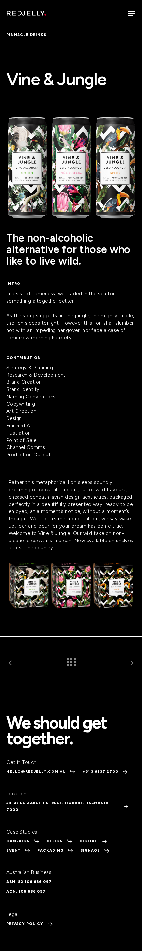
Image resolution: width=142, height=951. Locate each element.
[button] (131, 13)
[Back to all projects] (71, 660)
